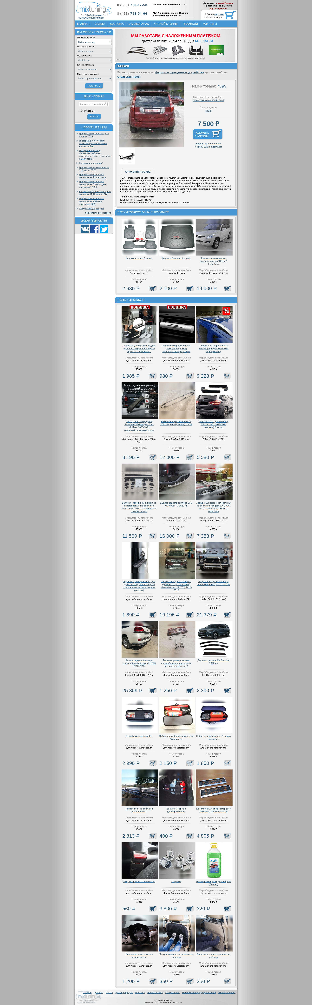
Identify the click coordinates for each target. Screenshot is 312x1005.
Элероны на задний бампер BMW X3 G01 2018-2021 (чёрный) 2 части (213, 424)
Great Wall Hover (129, 76)
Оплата (99, 23)
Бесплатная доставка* (91, 163)
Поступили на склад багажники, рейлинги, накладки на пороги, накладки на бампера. (95, 154)
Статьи (109, 992)
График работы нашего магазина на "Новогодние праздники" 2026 (92, 184)
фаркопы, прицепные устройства (179, 72)
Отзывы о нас (139, 23)
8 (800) (132, 5)
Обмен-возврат (155, 992)
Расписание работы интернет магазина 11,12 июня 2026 (95, 193)
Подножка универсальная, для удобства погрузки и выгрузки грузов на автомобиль (139, 348)
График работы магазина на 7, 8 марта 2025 (94, 168)
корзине (219, 14)
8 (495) (132, 13)
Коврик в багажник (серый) (176, 258)
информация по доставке (208, 146)
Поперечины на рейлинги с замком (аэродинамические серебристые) (213, 348)
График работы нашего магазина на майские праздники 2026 (91, 201)
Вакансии (190, 23)
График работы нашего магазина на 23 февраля (92, 176)
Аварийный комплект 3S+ (139, 736)
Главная (83, 23)
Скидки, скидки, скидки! (91, 208)
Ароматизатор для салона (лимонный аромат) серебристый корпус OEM (176, 348)
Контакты (210, 23)
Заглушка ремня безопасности (139, 881)
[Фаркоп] (151, 146)
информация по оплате (208, 143)
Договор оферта (124, 992)
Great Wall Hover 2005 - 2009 (208, 100)
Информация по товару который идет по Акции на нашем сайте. (93, 143)
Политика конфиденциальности (199, 992)
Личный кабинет (166, 23)
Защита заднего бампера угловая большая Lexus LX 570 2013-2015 (139, 663)
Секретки (176, 881)
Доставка (117, 23)
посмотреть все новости (98, 212)
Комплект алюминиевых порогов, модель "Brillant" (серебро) (213, 261)
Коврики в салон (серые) (139, 258)
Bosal (208, 110)
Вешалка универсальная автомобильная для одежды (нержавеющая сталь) (176, 663)
